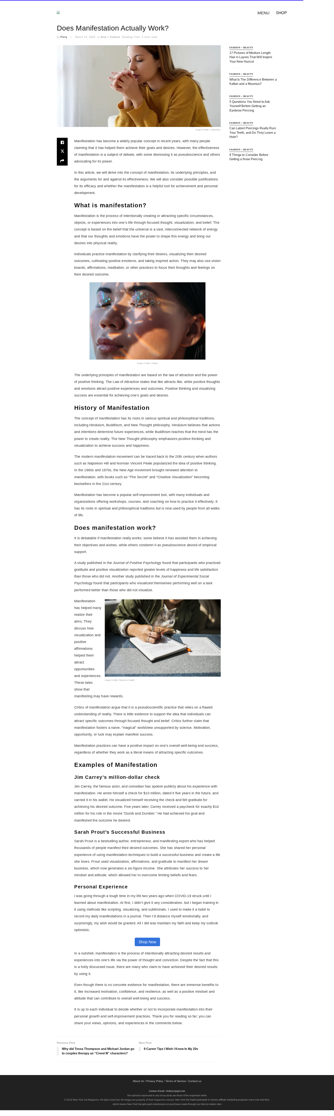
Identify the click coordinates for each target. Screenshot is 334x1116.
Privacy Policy (154, 1081)
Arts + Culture (110, 37)
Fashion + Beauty (241, 47)
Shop (281, 13)
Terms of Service (175, 1081)
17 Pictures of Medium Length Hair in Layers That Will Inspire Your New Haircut (250, 57)
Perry (63, 37)
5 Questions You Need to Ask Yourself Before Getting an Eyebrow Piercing (249, 106)
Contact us (194, 1081)
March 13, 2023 (85, 37)
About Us (138, 1081)
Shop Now (147, 942)
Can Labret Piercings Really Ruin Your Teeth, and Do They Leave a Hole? (252, 133)
